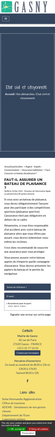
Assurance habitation (32, 170)
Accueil (9, 94)
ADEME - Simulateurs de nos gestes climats (24, 409)
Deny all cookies (39, 429)
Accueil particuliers (13, 166)
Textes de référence (15, 287)
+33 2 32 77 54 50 (27, 348)
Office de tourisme (13, 403)
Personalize (28, 433)
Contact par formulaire (27, 352)
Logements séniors (13, 419)
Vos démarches (25, 94)
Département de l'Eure (16, 415)
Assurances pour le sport (19, 303)
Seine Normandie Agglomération (22, 399)
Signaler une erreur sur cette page (30, 314)
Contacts (27, 331)
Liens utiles (27, 392)
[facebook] (27, 381)
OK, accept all (17, 429)
